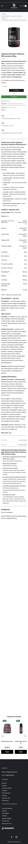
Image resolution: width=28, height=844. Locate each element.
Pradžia (3, 14)
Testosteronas (5, 820)
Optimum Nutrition (11, 107)
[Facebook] (5, 110)
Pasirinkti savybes (7, 752)
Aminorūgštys (5, 813)
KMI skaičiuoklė (6, 793)
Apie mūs (4, 783)
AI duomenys (5, 800)
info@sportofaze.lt (11, 772)
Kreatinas (4, 810)
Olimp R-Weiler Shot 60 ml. (21, 742)
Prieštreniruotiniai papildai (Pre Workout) (14, 20)
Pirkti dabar (14, 96)
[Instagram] (16, 837)
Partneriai (4, 795)
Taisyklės (4, 785)
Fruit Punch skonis (23, 440)
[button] (2, 736)
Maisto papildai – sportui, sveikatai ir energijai (12, 17)
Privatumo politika (6, 788)
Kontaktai (4, 790)
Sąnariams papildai (6, 818)
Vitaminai (4, 815)
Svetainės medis (6, 798)
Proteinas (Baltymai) (7, 808)
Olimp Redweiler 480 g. (7, 741)
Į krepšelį (17, 90)
